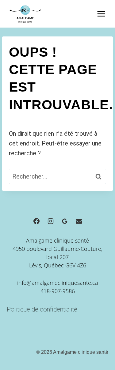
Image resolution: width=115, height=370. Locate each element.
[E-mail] (79, 221)
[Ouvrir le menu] (101, 13)
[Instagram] (50, 221)
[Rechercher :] (57, 176)
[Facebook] (36, 221)
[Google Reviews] (65, 221)
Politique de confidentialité (42, 309)
